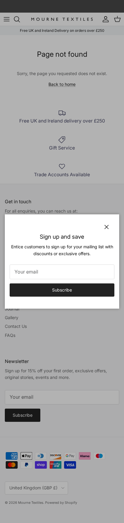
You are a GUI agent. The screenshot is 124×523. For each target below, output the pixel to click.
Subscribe (62, 289)
